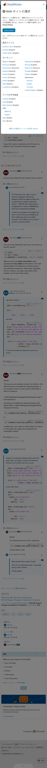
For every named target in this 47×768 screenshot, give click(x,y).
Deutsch (30, 81)
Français (30, 87)
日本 (4, 118)
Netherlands (29, 61)
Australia (6, 99)
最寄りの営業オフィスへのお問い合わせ (23, 128)
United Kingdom (30, 90)
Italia (4, 84)
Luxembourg (7, 87)
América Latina (8, 47)
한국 (4, 121)
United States (7, 53)
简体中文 (8, 111)
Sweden (28, 74)
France (5, 77)
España (5, 71)
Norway (27, 65)
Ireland (5, 81)
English (29, 84)
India (4, 102)
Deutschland (7, 68)
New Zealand (7, 105)
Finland (5, 74)
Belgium (5, 61)
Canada (5, 50)
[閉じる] (43, 4)
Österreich (28, 68)
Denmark (6, 65)
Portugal (28, 71)
